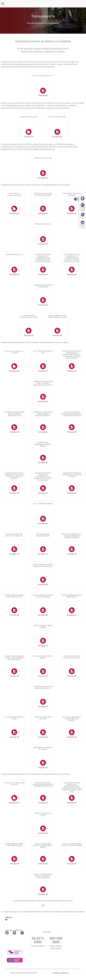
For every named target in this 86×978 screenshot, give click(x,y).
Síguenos (8, 917)
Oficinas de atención (82, 226)
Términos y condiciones (60, 973)
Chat (83, 201)
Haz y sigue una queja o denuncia (82, 209)
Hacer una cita (82, 218)
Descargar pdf (43, 95)
